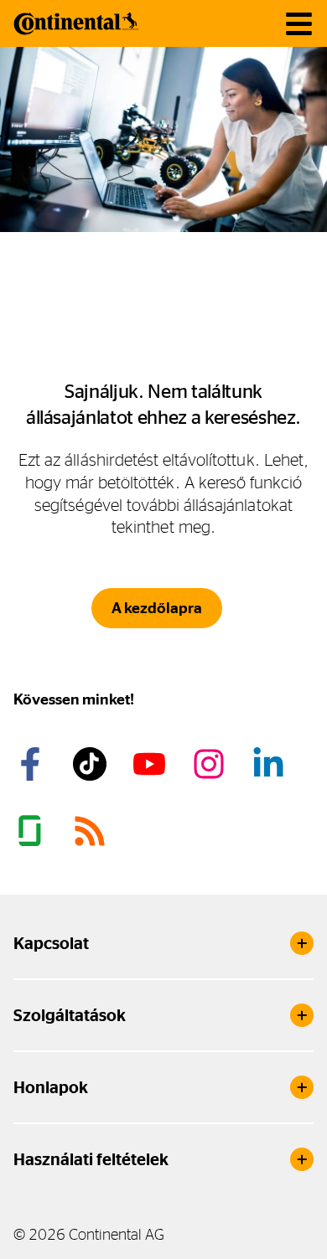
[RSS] (92, 831)
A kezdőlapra (157, 608)
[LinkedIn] (271, 764)
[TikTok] (92, 764)
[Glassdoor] (32, 831)
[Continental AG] (76, 23)
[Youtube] (151, 764)
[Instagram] (211, 764)
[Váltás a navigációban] (299, 24)
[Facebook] (32, 764)
